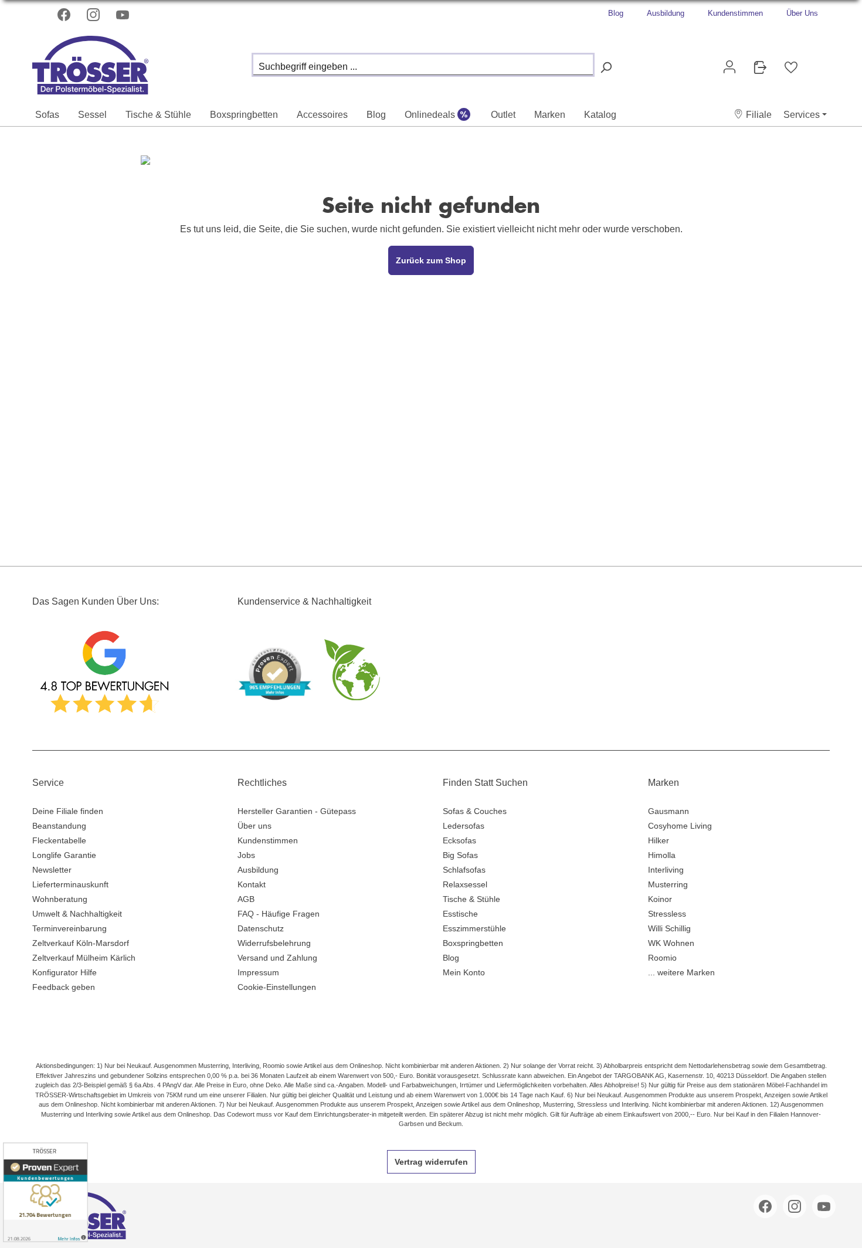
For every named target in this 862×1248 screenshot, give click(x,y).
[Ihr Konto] (729, 67)
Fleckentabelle (59, 840)
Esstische (460, 913)
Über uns (254, 825)
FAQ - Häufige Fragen (278, 913)
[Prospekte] (760, 67)
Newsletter (52, 869)
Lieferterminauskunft (70, 884)
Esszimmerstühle (474, 928)
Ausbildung (665, 13)
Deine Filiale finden (67, 811)
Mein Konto (464, 972)
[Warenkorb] (815, 62)
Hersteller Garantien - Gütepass (296, 811)
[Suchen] (605, 68)
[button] (753, 115)
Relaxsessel (465, 884)
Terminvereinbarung (69, 928)
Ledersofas (463, 825)
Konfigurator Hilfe (64, 972)
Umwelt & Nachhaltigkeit (77, 913)
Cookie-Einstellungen (276, 987)
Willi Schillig (669, 928)
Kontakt (251, 884)
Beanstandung (59, 825)
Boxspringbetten (473, 943)
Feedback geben (63, 987)
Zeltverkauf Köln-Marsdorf (80, 943)
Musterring (668, 884)
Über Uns (802, 13)
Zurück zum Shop (431, 260)
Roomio (662, 957)
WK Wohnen (671, 943)
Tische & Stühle (471, 899)
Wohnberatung (59, 899)
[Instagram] (94, 14)
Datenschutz (260, 928)
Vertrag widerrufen (431, 1161)
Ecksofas (459, 840)
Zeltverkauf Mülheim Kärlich (83, 957)
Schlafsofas (464, 869)
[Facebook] (65, 14)
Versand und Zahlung (277, 957)
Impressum (258, 972)
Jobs (246, 855)
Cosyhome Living (680, 825)
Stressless (667, 913)
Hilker (658, 840)
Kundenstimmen (735, 13)
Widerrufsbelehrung (274, 943)
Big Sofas (460, 855)
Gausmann (668, 811)
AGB (245, 899)
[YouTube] (124, 14)
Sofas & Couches (475, 811)
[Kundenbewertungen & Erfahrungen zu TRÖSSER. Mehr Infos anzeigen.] (45, 1192)
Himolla (662, 855)
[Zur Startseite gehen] (91, 62)
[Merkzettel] (791, 67)
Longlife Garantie (64, 855)
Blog (615, 13)
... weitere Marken (681, 972)
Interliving (666, 869)
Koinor (660, 899)
